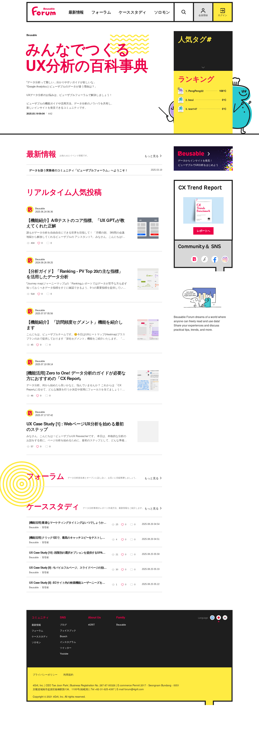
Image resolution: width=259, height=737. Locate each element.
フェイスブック (68, 630)
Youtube (64, 653)
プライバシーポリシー (45, 674)
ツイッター (65, 647)
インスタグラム (68, 642)
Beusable (121, 624)
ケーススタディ (132, 12)
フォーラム (101, 12)
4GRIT (91, 624)
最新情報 (76, 12)
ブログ (63, 624)
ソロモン (162, 12)
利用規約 (68, 674)
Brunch (63, 636)
